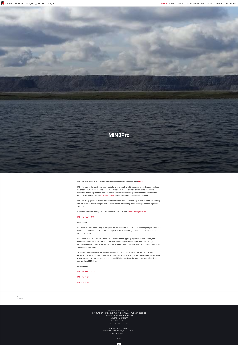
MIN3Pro (164, 3)
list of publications (107, 195)
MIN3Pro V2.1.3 (83, 282)
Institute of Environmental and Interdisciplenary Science (119, 313)
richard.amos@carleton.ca (138, 212)
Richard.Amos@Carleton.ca (122, 331)
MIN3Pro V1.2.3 (83, 277)
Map (119, 338)
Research (172, 3)
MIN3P (140, 182)
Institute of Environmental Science (199, 3)
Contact (181, 3)
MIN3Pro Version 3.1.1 (85, 217)
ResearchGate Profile (119, 328)
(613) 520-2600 (116, 333)
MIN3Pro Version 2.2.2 (86, 272)
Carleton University (119, 318)
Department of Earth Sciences (225, 3)
